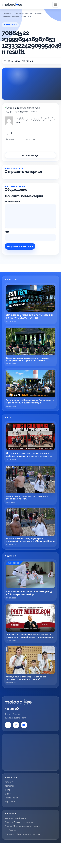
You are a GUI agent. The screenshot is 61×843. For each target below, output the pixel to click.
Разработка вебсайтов (15, 818)
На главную (32, 155)
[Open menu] (55, 5)
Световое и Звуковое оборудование (22, 834)
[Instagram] (16, 725)
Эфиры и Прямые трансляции (19, 822)
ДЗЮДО (11, 556)
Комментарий (13, 202)
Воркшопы (10, 802)
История (9, 782)
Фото (7, 790)
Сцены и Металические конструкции (22, 826)
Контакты (9, 786)
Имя (7, 232)
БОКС (10, 418)
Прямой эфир (11, 798)
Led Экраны (10, 830)
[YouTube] (24, 725)
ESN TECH (12, 279)
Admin (19, 122)
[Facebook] (8, 725)
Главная (6, 13)
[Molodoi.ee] (18, 702)
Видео (8, 794)
